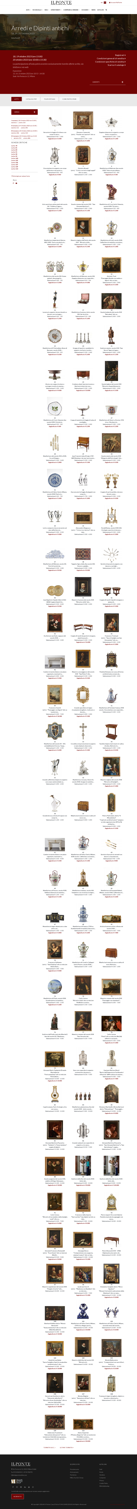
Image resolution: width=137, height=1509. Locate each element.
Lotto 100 (14, 158)
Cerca (16, 112)
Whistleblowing (104, 1486)
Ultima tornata (66, 1447)
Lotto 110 (14, 169)
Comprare (102, 1478)
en (101, 2)
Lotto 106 (14, 162)
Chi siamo (85, 10)
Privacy (101, 1480)
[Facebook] (13, 183)
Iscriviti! (17, 1496)
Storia (101, 1472)
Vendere (102, 1475)
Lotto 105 (14, 160)
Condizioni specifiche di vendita (110, 61)
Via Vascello (37, 10)
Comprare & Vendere (71, 10)
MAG (46, 10)
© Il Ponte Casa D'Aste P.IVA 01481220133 (58, 1504)
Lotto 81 (14, 148)
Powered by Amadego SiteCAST (117, 1504)
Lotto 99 (14, 156)
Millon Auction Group (76, 1478)
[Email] (16, 183)
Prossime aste (74, 1469)
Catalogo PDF (31, 99)
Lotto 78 (14, 146)
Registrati (120, 55)
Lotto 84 (14, 150)
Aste (28, 10)
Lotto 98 (14, 154)
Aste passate (74, 1472)
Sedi (100, 1469)
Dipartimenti (56, 10)
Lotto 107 (14, 164)
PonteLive (73, 1475)
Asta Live (100, 10)
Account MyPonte (116, 2)
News (93, 10)
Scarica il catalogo (116, 65)
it (105, 2)
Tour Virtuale (49, 99)
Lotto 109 (14, 167)
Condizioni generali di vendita (111, 58)
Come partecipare (69, 99)
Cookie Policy (103, 1483)
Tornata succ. (49, 1447)
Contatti (96, 82)
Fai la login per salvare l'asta (21, 176)
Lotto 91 (14, 152)
